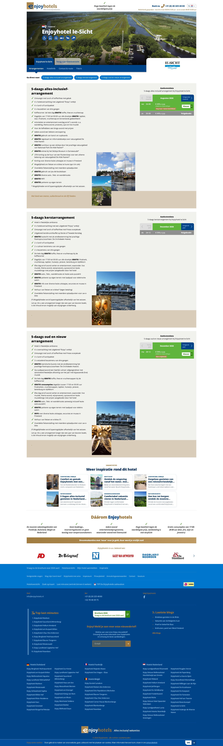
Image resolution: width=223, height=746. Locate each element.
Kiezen (186, 106)
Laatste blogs (164, 612)
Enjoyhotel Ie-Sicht (44, 61)
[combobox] (191, 6)
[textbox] (191, 6)
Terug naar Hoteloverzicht (67, 61)
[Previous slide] (31, 38)
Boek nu (168, 6)
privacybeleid (151, 742)
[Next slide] (192, 38)
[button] (187, 98)
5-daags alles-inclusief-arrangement (57, 77)
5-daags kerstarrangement (86, 77)
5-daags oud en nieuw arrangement (116, 77)
